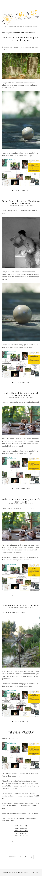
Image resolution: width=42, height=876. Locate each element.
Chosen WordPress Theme (13, 872)
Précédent (12, 857)
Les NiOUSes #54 (21, 836)
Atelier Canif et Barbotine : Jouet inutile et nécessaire (21, 500)
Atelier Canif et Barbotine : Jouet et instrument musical (21, 394)
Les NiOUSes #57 (21, 828)
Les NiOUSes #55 (21, 833)
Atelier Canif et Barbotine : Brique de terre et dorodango (21, 38)
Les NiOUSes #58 (21, 826)
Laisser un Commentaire (22, 190)
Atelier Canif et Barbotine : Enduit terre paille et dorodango (21, 202)
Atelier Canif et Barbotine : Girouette (21, 605)
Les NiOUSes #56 (21, 831)
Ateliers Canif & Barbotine (21, 731)
